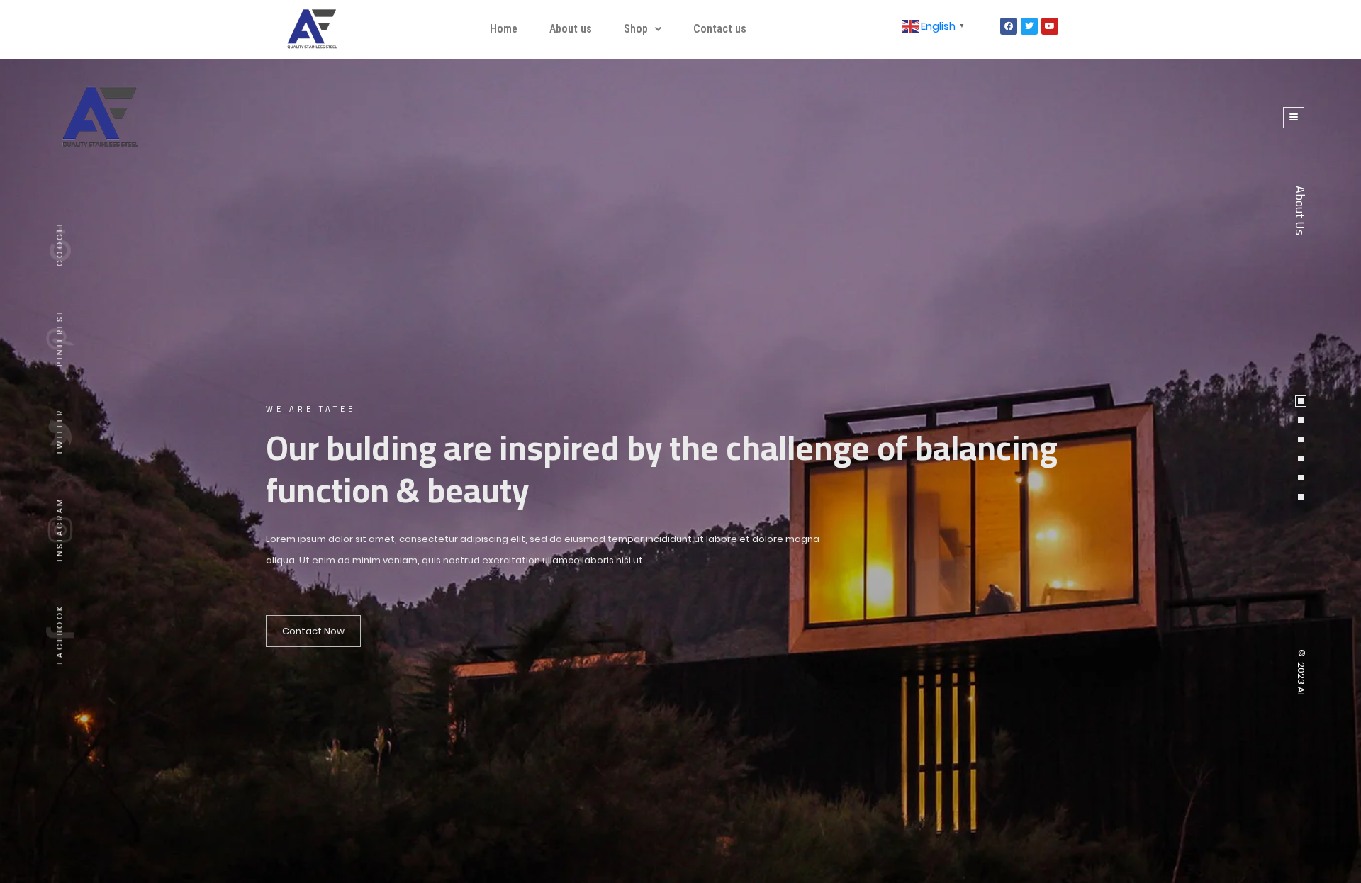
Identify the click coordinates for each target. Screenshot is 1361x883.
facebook (59, 633)
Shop (636, 28)
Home (503, 28)
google (59, 242)
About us (570, 28)
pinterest (59, 337)
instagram (59, 529)
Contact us (719, 28)
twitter (59, 431)
